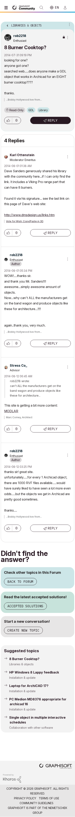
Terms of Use (49, 798)
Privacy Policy (25, 798)
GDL (31, 110)
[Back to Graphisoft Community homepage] (24, 7)
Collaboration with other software (31, 727)
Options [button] (68, 24)
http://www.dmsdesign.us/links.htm (29, 215)
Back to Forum (20, 582)
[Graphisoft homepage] (55, 766)
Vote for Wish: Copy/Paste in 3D (24, 221)
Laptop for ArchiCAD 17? (28, 686)
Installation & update (22, 677)
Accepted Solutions (25, 606)
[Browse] (7, 8)
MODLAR (11, 411)
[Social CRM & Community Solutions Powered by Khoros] (12, 778)
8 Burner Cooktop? (24, 659)
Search (41, 8)
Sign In (67, 7)
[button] (8, 120)
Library (43, 110)
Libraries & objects (21, 664)
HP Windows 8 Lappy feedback (34, 672)
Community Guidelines (36, 803)
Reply (53, 120)
